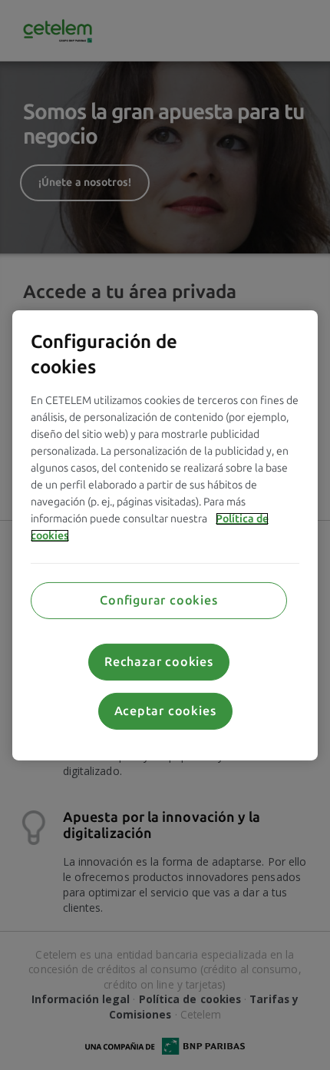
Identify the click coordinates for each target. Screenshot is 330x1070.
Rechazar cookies (158, 661)
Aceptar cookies (165, 711)
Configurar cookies (158, 600)
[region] (165, 535)
